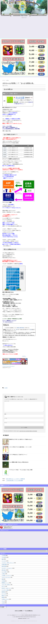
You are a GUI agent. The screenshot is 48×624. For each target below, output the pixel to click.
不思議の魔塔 (4, 564)
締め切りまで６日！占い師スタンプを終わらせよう (20, 439)
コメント (6, 401)
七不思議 (3, 580)
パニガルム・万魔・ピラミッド (8, 562)
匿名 (9, 396)
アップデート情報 (5, 590)
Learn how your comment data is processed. (28, 430)
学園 (2, 579)
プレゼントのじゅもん (6, 577)
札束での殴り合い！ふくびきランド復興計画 (15, 478)
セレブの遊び (4, 571)
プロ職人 (3, 573)
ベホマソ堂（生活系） (6, 584)
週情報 (3, 597)
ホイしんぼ (4, 593)
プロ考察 (3, 555)
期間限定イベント (5, 582)
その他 (5, 387)
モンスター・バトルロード (7, 568)
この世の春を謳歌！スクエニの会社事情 (14, 480)
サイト (5, 422)
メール (5, 418)
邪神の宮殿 (4, 566)
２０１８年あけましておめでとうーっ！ (18, 454)
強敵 (2, 559)
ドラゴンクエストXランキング (8, 366)
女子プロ (3, 586)
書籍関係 (3, 591)
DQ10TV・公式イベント (6, 588)
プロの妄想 (4, 557)
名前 (5, 414)
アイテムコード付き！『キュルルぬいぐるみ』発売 (20, 469)
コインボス (4, 560)
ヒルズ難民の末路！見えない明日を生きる (18, 462)
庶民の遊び (4, 570)
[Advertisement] (24, 27)
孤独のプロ (4, 595)
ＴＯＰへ (24, 356)
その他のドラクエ (5, 599)
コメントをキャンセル (19, 396)
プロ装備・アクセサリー (6, 575)
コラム (3, 601)
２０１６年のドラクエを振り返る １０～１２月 (20, 447)
